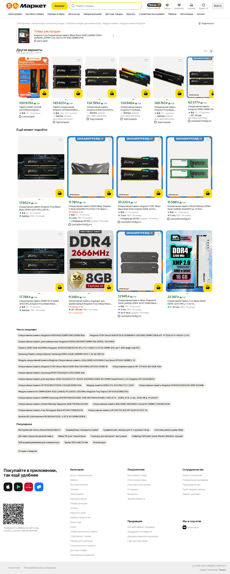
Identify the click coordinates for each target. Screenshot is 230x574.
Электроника (77, 494)
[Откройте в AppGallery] (28, 491)
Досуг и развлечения (81, 475)
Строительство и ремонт (83, 545)
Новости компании (192, 475)
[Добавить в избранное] (45, 60)
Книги (73, 527)
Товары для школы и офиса (84, 531)
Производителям (191, 484)
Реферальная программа (195, 480)
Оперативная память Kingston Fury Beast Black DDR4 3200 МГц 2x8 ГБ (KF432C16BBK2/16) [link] (40, 208)
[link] (51, 335)
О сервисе (133, 489)
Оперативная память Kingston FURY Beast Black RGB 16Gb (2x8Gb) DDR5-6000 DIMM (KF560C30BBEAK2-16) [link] (139, 207)
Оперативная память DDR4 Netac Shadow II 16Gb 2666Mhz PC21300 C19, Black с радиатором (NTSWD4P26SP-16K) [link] (90, 207)
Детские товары (78, 550)
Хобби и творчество (80, 517)
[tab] (15, 14)
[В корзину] (44, 93)
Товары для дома (78, 503)
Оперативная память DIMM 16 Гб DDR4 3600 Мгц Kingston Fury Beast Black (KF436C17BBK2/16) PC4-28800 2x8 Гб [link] (39, 302)
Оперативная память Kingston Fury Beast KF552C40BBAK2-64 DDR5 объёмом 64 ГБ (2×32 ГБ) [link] (134, 108)
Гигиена (74, 489)
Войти (217, 5)
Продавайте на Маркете (140, 531)
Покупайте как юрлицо (139, 484)
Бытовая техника (79, 484)
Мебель (74, 480)
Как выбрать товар (137, 475)
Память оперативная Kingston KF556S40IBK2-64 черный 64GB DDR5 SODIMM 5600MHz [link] (67, 108)
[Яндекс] (222, 570)
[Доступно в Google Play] (18, 491)
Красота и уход (78, 513)
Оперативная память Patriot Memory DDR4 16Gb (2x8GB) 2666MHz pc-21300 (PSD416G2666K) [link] (188, 207)
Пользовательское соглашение (40, 568)
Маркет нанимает (192, 494)
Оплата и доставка (137, 480)
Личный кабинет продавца (141, 527)
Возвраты (133, 494)
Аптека (74, 508)
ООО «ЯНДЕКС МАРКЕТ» (213, 565)
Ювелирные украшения (82, 555)
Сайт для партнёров (138, 541)
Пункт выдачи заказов (194, 489)
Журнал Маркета (136, 499)
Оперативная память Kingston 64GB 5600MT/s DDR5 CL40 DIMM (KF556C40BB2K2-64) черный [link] (100, 108)
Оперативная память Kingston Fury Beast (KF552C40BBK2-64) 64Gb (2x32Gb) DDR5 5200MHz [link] (167, 108)
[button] (204, 527)
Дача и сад (75, 522)
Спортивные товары (80, 536)
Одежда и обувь (78, 499)
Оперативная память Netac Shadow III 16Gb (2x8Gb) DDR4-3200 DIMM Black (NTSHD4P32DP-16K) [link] (137, 302)
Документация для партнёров (143, 536)
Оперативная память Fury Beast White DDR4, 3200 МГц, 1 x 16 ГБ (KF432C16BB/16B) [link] (186, 302)
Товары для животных (81, 541)
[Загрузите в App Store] (8, 491)
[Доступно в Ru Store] (39, 491)
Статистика (14, 568)
